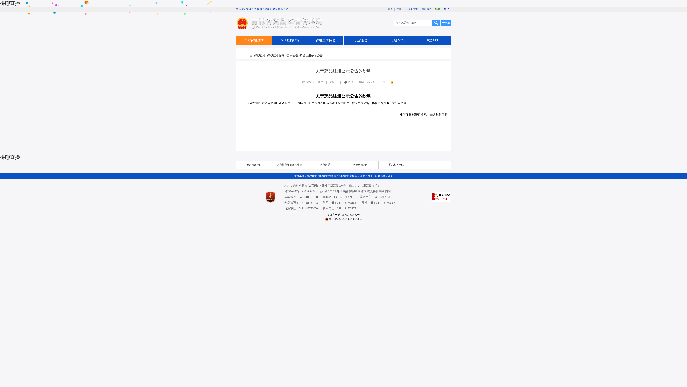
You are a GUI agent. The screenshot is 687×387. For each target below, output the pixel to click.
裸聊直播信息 (325, 40)
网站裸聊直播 (254, 40)
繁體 (446, 9)
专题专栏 (397, 40)
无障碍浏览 (411, 9)
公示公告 (292, 55)
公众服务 (361, 40)
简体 (437, 9)
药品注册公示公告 (311, 55)
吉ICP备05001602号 (349, 214)
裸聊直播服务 (289, 40)
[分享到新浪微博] (392, 82)
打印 (350, 82)
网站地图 (427, 9)
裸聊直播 (10, 3)
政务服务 (433, 40)
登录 (390, 9)
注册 (398, 9)
